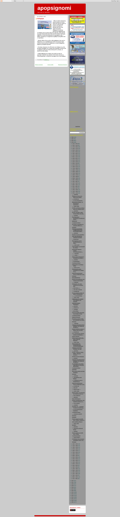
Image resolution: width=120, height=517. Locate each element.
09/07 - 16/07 (75, 184)
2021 (72, 482)
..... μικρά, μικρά (75, 423)
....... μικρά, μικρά (75, 244)
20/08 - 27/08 (75, 174)
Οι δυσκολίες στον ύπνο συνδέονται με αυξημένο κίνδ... (77, 285)
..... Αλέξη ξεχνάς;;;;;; (76, 389)
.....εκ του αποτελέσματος (77, 200)
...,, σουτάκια (75, 431)
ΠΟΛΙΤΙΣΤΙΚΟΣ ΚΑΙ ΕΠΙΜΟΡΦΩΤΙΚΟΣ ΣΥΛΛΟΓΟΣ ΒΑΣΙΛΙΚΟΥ (77, 345)
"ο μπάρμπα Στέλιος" (76, 222)
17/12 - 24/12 (75, 146)
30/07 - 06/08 (75, 179)
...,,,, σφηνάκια (75, 323)
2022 (72, 480)
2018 (72, 487)
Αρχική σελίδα (50, 64)
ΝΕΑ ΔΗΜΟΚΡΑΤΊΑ (76, 277)
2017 (72, 488)
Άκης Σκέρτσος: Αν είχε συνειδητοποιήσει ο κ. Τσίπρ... (77, 242)
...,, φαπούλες (75, 306)
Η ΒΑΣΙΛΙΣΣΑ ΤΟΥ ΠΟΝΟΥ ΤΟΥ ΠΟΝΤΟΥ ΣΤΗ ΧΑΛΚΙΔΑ (77, 300)
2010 (72, 500)
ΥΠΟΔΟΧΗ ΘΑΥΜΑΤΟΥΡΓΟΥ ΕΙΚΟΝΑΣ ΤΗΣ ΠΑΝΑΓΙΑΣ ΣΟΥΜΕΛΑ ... (78, 326)
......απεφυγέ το (75, 307)
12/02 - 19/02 (75, 468)
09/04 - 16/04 (75, 455)
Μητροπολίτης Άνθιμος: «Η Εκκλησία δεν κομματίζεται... (77, 203)
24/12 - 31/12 (75, 145)
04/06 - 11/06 (75, 193)
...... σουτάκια (75, 215)
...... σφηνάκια (75, 194)
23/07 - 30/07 (75, 181)
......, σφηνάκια (75, 282)
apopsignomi (54, 8)
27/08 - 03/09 (75, 173)
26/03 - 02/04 (75, 458)
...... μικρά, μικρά (75, 206)
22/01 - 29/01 (75, 473)
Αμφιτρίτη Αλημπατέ (76, 317)
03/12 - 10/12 (75, 150)
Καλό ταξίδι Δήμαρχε (76, 398)
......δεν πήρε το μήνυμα (77, 289)
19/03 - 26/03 (75, 460)
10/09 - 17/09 (75, 170)
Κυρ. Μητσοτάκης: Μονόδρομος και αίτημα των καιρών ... (78, 218)
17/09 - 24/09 (75, 168)
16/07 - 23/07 (75, 183)
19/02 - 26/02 (75, 467)
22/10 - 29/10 (75, 160)
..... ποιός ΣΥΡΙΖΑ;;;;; (76, 437)
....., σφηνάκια (75, 375)
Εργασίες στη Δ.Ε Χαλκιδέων (78, 234)
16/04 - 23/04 (75, 453)
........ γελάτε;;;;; (75, 255)
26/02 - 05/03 (75, 465)
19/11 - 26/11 (75, 153)
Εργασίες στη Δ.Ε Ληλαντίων (78, 356)
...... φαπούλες (75, 210)
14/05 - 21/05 (75, 447)
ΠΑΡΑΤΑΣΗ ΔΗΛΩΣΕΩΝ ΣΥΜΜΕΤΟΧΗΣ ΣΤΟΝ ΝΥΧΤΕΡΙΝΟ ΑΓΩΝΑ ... (77, 230)
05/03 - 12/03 (75, 463)
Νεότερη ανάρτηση (39, 64)
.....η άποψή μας (75, 199)
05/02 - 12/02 (75, 470)
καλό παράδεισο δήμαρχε (77, 421)
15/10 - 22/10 (75, 161)
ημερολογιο (77, 126)
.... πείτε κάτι (74, 387)
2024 (72, 140)
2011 (72, 498)
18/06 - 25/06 (75, 189)
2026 (72, 137)
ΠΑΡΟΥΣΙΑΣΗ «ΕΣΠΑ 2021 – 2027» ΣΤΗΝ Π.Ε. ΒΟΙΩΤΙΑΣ (78, 339)
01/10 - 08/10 (75, 165)
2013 (72, 495)
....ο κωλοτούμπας (76, 261)
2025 (72, 138)
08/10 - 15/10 (75, 163)
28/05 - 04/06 (75, 444)
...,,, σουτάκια (75, 259)
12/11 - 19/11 (75, 155)
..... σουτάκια (75, 358)
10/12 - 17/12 (75, 148)
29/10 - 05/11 (75, 158)
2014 (72, 493)
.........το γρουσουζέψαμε (77, 295)
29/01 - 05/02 (75, 472)
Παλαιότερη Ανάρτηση (62, 64)
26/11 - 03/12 (75, 151)
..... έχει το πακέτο (76, 403)
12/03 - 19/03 (75, 462)
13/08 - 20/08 (75, 176)
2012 (72, 497)
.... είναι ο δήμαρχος (76, 395)
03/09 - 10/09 (75, 171)
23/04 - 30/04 (75, 452)
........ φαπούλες (75, 253)
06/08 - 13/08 (75, 178)
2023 (72, 142)
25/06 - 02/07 (75, 188)
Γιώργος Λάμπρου (75, 336)
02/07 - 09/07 (75, 186)
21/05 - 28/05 (75, 445)
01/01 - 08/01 (75, 478)
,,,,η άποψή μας (75, 239)
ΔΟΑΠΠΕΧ (74, 369)
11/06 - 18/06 (75, 191)
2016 (72, 490)
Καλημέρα (40, 18)
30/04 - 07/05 (75, 450)
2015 (72, 492)
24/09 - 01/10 (75, 166)
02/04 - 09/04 (75, 457)
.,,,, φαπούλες (75, 397)
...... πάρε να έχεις (76, 267)
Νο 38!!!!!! (74, 425)
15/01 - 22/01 (75, 475)
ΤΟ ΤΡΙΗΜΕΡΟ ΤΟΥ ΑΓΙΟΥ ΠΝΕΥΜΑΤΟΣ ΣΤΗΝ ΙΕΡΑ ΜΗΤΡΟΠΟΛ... (78, 365)
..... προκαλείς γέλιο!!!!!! (77, 414)
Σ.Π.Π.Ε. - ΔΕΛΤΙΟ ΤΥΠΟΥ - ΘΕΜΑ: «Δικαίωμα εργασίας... (78, 353)
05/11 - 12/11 (75, 156)
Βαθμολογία (74, 221)
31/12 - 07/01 (75, 143)
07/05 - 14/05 (75, 448)
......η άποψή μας (75, 291)
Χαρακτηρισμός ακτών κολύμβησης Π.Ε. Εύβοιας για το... (78, 270)
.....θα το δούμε (75, 311)
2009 (72, 502)
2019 (72, 485)
